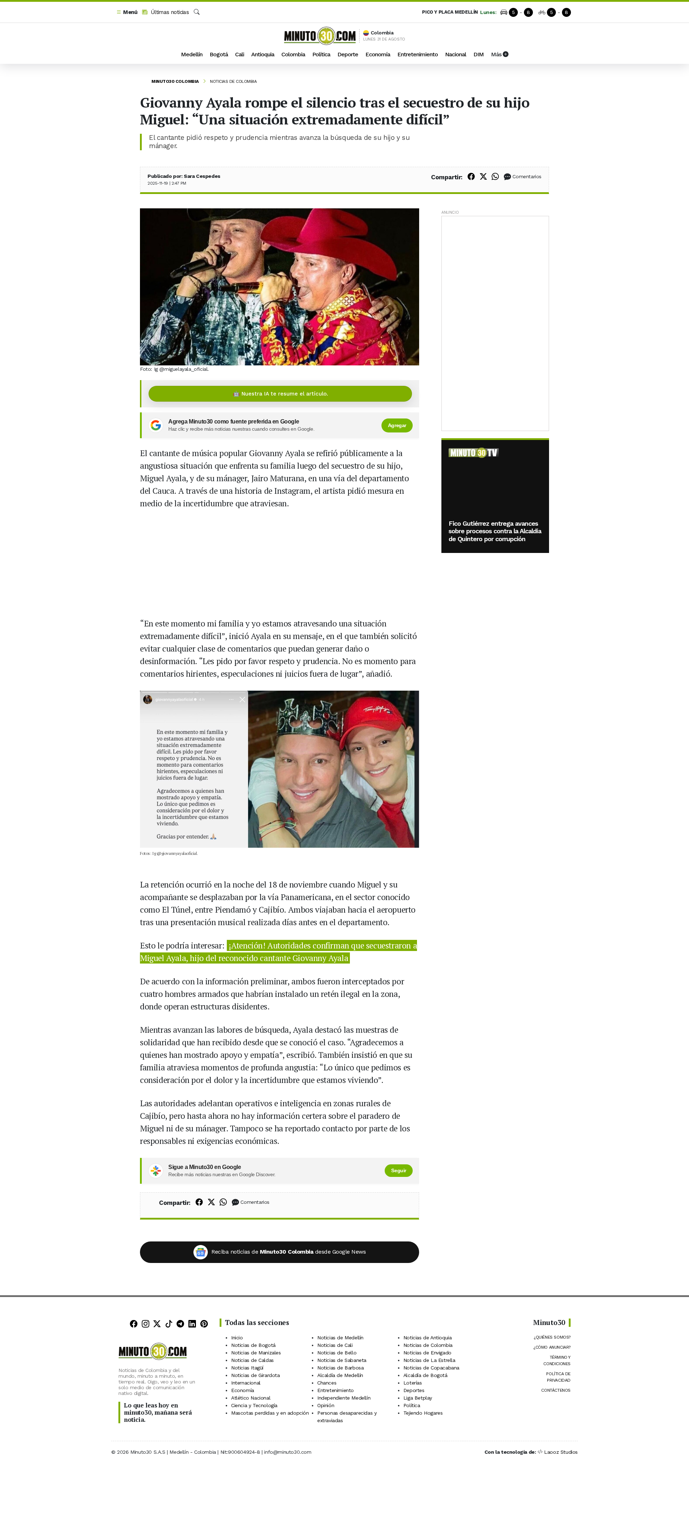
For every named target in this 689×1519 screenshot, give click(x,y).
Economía (377, 54)
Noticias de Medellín (340, 1337)
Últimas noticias (169, 12)
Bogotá (219, 54)
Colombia (293, 54)
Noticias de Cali (335, 1345)
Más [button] (497, 54)
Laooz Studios (561, 1452)
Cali (239, 54)
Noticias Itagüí (247, 1368)
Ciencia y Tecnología (254, 1405)
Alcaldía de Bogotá (425, 1375)
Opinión (325, 1405)
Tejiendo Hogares (423, 1413)
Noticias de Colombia (233, 81)
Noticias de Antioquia (427, 1337)
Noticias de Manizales (256, 1352)
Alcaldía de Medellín (340, 1375)
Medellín (191, 54)
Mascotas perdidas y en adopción (270, 1413)
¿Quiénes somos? (552, 1337)
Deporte (347, 54)
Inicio (237, 1337)
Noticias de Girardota (255, 1375)
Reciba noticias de (288, 1251)
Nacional (455, 54)
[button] (126, 12)
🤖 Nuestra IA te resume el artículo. (280, 394)
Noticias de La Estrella (429, 1360)
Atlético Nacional (250, 1398)
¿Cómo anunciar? (552, 1347)
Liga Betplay (417, 1398)
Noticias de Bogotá (253, 1345)
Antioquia (262, 54)
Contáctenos (556, 1390)
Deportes (414, 1390)
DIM (478, 54)
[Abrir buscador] (197, 12)
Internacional (246, 1383)
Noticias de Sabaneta (341, 1360)
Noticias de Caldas (252, 1360)
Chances (326, 1383)
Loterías (412, 1383)
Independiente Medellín (343, 1398)
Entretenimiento (417, 54)
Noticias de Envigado (427, 1352)
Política (321, 54)
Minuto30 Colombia (175, 81)
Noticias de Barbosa (340, 1368)
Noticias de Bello (336, 1352)
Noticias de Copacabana (431, 1368)
